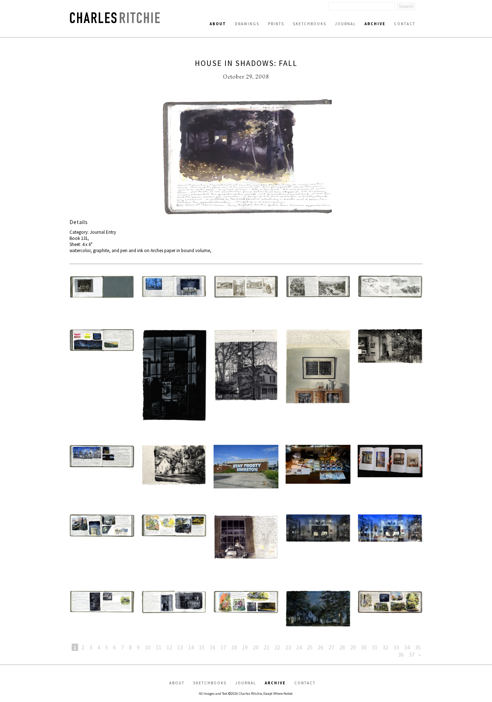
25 (310, 647)
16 (212, 647)
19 (245, 647)
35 (418, 647)
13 (180, 647)
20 (256, 647)
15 (202, 647)
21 (266, 647)
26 (320, 647)
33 (396, 647)
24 (299, 647)
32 (385, 647)
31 (374, 647)
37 (412, 654)
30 (364, 647)
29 (353, 647)
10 (148, 647)
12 (169, 647)
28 (342, 647)
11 (158, 647)
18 (234, 647)
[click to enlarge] (246, 157)
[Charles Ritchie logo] (115, 21)
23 (288, 647)
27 (331, 647)
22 (277, 647)
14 (191, 647)
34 (407, 647)
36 (401, 654)
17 (223, 647)
